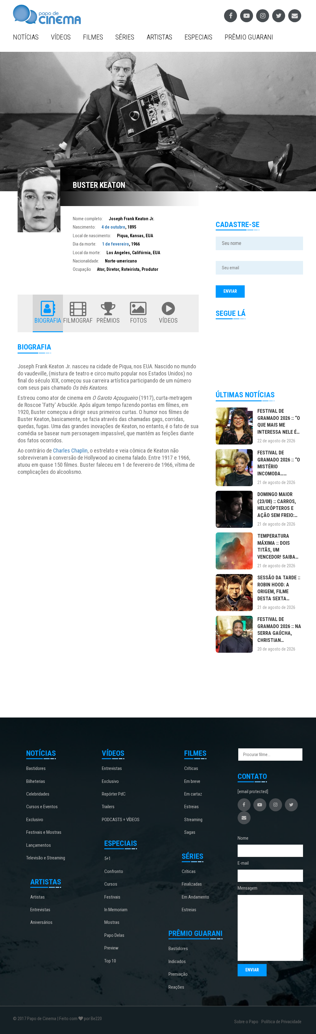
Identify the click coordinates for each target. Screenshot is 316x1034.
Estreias (191, 806)
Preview (111, 948)
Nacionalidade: (86, 261)
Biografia (47, 320)
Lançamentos (38, 845)
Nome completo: (88, 218)
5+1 (107, 858)
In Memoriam (115, 909)
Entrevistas (40, 909)
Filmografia (78, 320)
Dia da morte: (84, 244)
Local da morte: (87, 252)
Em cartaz (193, 794)
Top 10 (110, 961)
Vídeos (61, 37)
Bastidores (36, 768)
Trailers (108, 806)
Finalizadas (192, 884)
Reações (176, 987)
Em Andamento (195, 897)
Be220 (96, 1018)
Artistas (159, 37)
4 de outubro (113, 227)
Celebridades (37, 794)
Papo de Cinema (41, 1018)
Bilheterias (35, 781)
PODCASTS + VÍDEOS (120, 819)
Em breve (192, 781)
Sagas (189, 832)
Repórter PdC (114, 794)
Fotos (138, 320)
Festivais (112, 897)
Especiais (198, 37)
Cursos (110, 884)
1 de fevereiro (115, 244)
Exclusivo (34, 819)
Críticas (191, 768)
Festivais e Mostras (43, 832)
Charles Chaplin (70, 450)
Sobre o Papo (246, 1021)
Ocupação (82, 269)
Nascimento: (84, 227)
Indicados (177, 961)
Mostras (111, 922)
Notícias (26, 37)
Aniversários (41, 922)
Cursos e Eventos (42, 806)
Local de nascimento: (92, 235)
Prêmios (108, 320)
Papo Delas (114, 935)
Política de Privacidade (281, 1021)
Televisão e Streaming (45, 858)
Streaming (193, 819)
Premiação (178, 974)
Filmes (93, 37)
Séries (124, 37)
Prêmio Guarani (249, 37)
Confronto (113, 871)
